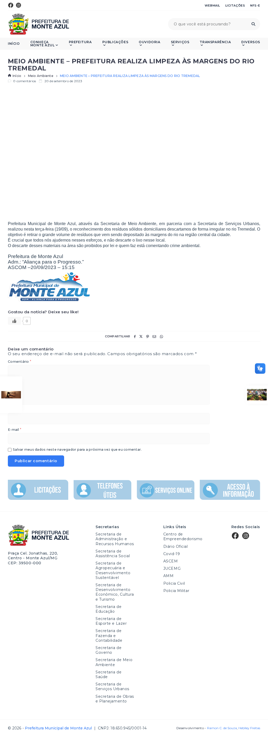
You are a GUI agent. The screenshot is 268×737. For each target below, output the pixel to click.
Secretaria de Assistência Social (113, 553)
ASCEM (170, 561)
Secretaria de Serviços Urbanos (112, 686)
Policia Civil (174, 583)
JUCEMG (172, 568)
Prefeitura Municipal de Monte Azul (38, 24)
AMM (168, 575)
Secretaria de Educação (108, 609)
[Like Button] (14, 321)
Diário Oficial (175, 546)
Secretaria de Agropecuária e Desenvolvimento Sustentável (113, 570)
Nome (14, 410)
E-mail (14, 430)
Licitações (235, 5)
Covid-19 (171, 553)
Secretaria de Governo (108, 650)
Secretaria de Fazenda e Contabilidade (109, 635)
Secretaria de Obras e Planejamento (115, 699)
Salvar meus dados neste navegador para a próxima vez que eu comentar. (77, 449)
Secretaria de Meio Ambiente (114, 662)
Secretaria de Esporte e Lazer (111, 621)
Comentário (19, 362)
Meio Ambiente (40, 75)
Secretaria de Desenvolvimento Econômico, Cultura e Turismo (115, 592)
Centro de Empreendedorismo (183, 536)
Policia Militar (176, 590)
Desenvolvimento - (206, 728)
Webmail (212, 5)
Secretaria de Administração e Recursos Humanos (115, 539)
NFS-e (255, 5)
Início (14, 43)
